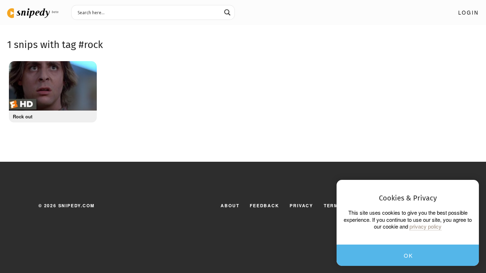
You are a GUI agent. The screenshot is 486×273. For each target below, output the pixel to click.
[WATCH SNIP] (88, 68)
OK (408, 255)
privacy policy (426, 226)
